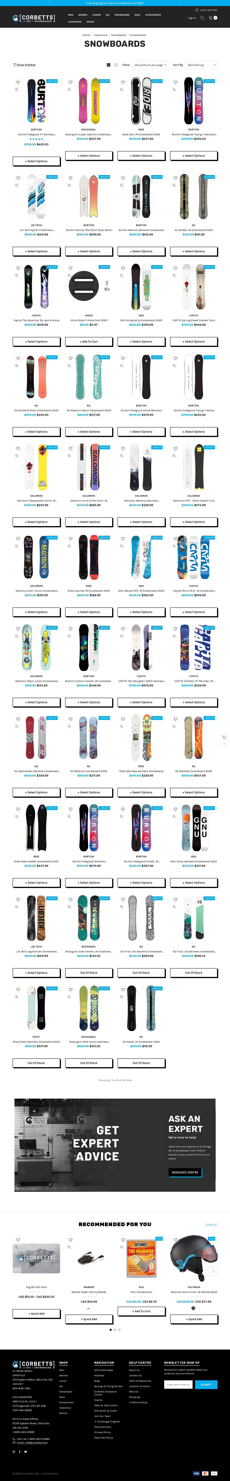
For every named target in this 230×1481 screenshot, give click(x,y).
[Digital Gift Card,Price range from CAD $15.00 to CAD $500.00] (36, 1258)
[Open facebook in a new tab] (20, 1451)
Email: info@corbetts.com (32, 1442)
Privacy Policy (102, 1432)
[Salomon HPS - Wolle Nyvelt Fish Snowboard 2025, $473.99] (194, 467)
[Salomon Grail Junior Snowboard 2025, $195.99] (36, 557)
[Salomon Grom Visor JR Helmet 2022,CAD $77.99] (194, 1258)
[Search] (202, 18)
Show (126, 65)
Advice (63, 1413)
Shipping (134, 1396)
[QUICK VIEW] (16, 90)
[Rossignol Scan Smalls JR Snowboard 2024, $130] (89, 918)
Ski (61, 1386)
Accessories (66, 1402)
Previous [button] (48, 3)
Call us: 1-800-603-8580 (33, 1438)
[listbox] (201, 65)
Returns (133, 1391)
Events (98, 1399)
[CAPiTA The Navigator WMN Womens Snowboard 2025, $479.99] (141, 647)
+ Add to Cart (89, 341)
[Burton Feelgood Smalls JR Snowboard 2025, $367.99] (141, 828)
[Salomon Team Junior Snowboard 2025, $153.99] (36, 647)
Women (63, 1375)
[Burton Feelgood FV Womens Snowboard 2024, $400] (36, 101)
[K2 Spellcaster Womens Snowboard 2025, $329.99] (36, 737)
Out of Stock (88, 972)
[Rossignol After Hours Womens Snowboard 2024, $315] (89, 1008)
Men (61, 1370)
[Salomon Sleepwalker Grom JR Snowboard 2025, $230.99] (36, 467)
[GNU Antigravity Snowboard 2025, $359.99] (141, 286)
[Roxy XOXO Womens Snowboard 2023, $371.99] (36, 1008)
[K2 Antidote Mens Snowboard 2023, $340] (36, 377)
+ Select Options (36, 161)
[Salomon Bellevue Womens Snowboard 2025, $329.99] (141, 467)
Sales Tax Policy (103, 1437)
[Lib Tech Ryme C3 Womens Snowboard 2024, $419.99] (36, 196)
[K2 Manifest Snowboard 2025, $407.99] (194, 737)
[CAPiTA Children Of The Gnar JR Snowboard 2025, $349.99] (194, 647)
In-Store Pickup (138, 1402)
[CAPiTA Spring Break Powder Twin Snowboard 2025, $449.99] (194, 286)
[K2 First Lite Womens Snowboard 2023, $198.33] (194, 918)
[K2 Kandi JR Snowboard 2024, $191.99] (141, 1008)
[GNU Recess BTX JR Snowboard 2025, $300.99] (141, 557)
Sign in (192, 18)
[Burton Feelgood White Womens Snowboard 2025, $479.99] (141, 377)
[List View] (116, 65)
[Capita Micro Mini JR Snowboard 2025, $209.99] (194, 557)
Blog (97, 1380)
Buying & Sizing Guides (108, 1386)
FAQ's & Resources (140, 1380)
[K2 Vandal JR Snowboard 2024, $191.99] (194, 196)
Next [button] (181, 3)
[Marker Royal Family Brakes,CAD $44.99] (89, 1258)
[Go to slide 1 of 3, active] (111, 1330)
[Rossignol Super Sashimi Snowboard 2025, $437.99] (89, 101)
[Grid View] (108, 65)
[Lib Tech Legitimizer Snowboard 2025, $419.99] (36, 918)
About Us (134, 1370)
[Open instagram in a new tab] (14, 1451)
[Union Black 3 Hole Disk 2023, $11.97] (89, 286)
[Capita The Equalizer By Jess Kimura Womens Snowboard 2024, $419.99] (36, 286)
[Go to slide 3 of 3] (119, 1330)
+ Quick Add (36, 1313)
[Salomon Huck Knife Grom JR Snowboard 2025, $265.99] (89, 467)
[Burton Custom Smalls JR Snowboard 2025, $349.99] (89, 647)
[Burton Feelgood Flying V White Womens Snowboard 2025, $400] (194, 377)
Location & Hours (139, 1386)
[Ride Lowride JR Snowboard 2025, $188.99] (89, 557)
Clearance (65, 1407)
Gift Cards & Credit (105, 1410)
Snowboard (65, 1391)
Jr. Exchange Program (107, 1421)
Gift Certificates (103, 1370)
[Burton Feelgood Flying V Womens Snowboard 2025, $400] (194, 101)
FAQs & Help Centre (106, 1405)
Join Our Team (102, 1416)
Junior (63, 1380)
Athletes (99, 1375)
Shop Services (102, 1426)
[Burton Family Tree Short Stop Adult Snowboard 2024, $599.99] (89, 196)
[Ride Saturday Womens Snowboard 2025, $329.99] (141, 737)
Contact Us (135, 1375)
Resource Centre (185, 1172)
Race (62, 1396)
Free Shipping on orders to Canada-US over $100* (115, 3)
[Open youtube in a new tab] (26, 1451)
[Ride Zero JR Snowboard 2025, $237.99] (141, 101)
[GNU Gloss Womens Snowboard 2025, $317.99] (194, 828)
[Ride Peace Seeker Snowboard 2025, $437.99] (36, 828)
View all (211, 1224)
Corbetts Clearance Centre (105, 1393)
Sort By (178, 65)
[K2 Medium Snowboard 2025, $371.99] (89, 737)
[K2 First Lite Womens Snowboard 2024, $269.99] (141, 918)
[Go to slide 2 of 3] (115, 1330)
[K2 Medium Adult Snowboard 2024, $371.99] (89, 377)
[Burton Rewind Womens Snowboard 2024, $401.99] (141, 196)
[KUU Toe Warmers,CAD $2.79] (141, 1258)
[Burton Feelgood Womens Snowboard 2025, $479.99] (89, 828)
